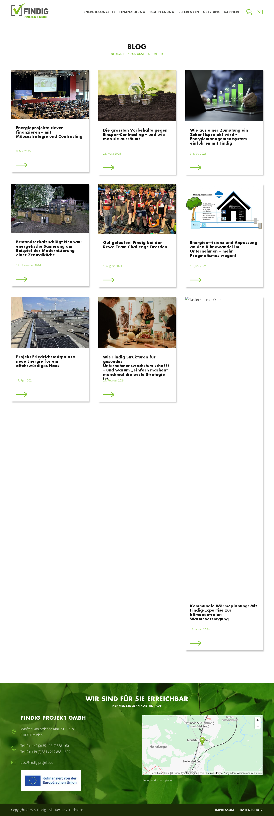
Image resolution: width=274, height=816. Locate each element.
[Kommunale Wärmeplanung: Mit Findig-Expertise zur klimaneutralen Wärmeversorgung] (224, 474)
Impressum (224, 810)
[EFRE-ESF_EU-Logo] (69, 780)
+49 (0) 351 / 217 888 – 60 (50, 746)
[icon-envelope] (260, 12)
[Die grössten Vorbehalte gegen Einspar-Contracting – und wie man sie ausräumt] (137, 122)
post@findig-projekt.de (36, 762)
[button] (117, 12)
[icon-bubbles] (249, 12)
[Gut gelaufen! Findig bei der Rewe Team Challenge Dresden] (137, 235)
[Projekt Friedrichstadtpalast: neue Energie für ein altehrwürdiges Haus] (50, 474)
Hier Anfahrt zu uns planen (157, 780)
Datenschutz (251, 810)
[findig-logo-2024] (30, 12)
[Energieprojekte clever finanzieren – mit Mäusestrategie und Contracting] (50, 122)
